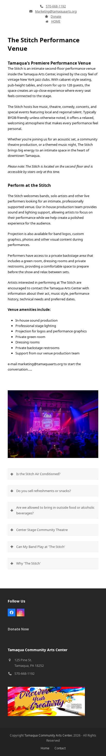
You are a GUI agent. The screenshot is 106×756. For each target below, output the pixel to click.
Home (45, 748)
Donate (56, 16)
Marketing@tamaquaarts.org (56, 11)
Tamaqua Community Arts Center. (48, 735)
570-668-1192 (56, 6)
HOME (55, 21)
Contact (60, 748)
